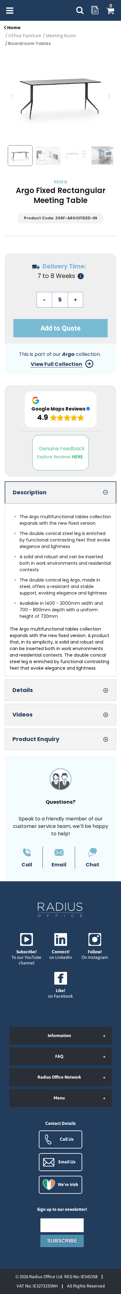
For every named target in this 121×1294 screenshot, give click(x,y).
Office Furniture (24, 36)
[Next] (109, 96)
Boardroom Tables (29, 44)
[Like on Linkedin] (60, 946)
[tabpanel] (60, 590)
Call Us (67, 1139)
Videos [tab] (22, 714)
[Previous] (12, 96)
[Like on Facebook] (60, 985)
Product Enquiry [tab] (35, 739)
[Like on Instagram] (95, 946)
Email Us (66, 1161)
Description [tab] (30, 492)
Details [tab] (22, 690)
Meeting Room (61, 36)
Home (13, 28)
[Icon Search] (79, 10)
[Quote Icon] (95, 10)
